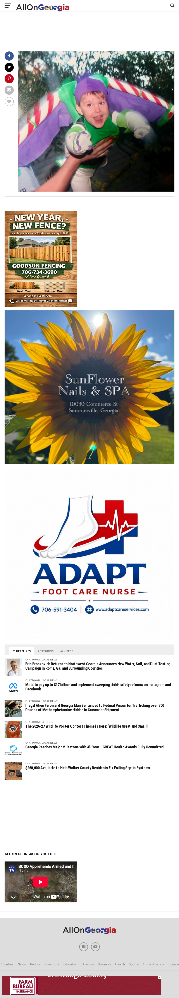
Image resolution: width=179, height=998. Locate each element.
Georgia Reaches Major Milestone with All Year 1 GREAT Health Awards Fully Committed (94, 747)
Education (70, 964)
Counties (7, 964)
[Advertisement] (89, 815)
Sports (134, 964)
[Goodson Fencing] (41, 305)
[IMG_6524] (96, 190)
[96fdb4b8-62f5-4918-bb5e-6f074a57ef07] (89, 462)
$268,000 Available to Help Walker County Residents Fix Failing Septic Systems (87, 767)
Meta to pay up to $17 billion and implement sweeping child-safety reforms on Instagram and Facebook (98, 686)
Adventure (52, 964)
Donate (174, 964)
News (22, 964)
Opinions (88, 964)
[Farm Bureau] (81, 994)
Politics (35, 964)
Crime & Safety (154, 964)
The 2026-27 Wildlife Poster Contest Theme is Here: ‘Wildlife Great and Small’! (86, 726)
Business (104, 964)
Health (120, 964)
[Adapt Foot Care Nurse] (89, 638)
